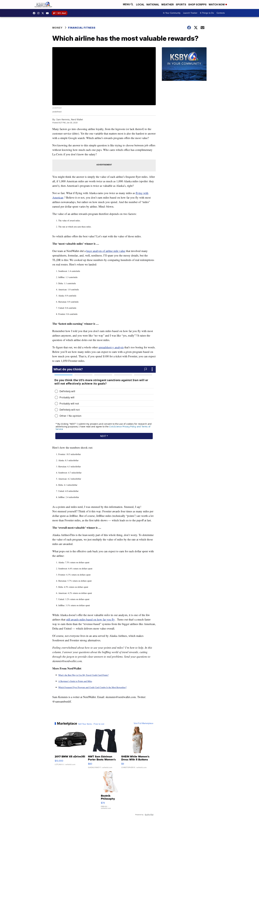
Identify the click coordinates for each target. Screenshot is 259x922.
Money (57, 27)
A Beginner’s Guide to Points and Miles (75, 681)
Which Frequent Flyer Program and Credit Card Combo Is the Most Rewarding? (92, 687)
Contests (221, 13)
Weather (167, 4)
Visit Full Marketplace (143, 723)
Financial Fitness (81, 27)
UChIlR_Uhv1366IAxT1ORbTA (48, 13)
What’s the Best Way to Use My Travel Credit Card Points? (83, 675)
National (152, 4)
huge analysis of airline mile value (105, 251)
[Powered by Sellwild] (149, 815)
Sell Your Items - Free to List (91, 724)
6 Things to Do (207, 13)
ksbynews (35, 13)
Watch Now (217, 4)
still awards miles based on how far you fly (90, 619)
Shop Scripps (197, 4)
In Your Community (171, 13)
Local (140, 4)
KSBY (43, 13)
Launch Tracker (190, 13)
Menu (127, 4)
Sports (181, 4)
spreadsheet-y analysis (111, 347)
